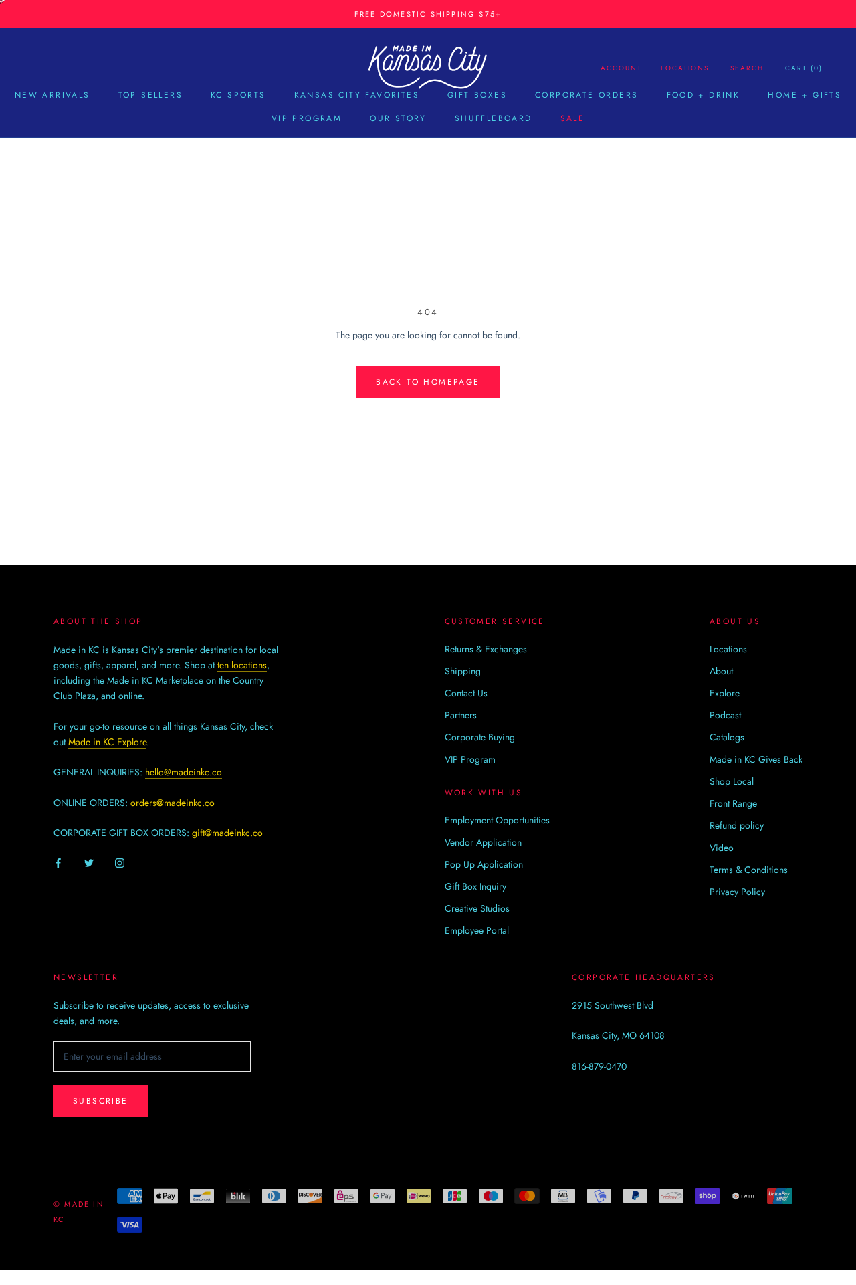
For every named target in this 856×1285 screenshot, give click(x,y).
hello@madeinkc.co (183, 772)
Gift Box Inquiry (475, 886)
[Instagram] (119, 862)
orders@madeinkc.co (172, 802)
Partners (461, 715)
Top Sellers (150, 95)
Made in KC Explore (107, 742)
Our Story (398, 118)
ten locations (242, 665)
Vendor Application (483, 842)
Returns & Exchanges (486, 649)
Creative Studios (477, 908)
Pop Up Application (484, 864)
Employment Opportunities (497, 820)
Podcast (725, 715)
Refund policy (737, 825)
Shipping (463, 671)
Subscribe (100, 1101)
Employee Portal (477, 930)
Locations (685, 68)
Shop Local (732, 781)
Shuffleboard (493, 118)
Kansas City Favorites (356, 95)
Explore (725, 693)
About (721, 671)
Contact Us (466, 693)
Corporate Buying (480, 737)
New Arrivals (52, 95)
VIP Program (307, 118)
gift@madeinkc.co (227, 832)
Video (722, 847)
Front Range (733, 803)
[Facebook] (58, 862)
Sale (572, 118)
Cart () (804, 68)
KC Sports (238, 95)
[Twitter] (89, 862)
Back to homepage (427, 382)
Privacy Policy (737, 891)
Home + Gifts (804, 95)
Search (747, 68)
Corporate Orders (586, 95)
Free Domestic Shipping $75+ (428, 14)
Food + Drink (703, 95)
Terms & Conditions (749, 869)
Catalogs (727, 737)
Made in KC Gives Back (756, 759)
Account (621, 68)
